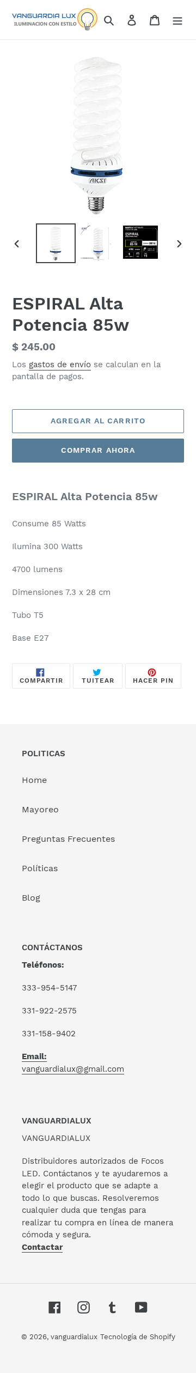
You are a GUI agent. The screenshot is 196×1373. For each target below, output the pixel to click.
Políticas (40, 868)
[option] (55, 243)
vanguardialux (74, 1337)
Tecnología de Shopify (137, 1337)
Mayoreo (40, 809)
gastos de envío (60, 364)
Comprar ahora (98, 450)
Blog (31, 897)
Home (34, 780)
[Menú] (177, 20)
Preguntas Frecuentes (68, 839)
